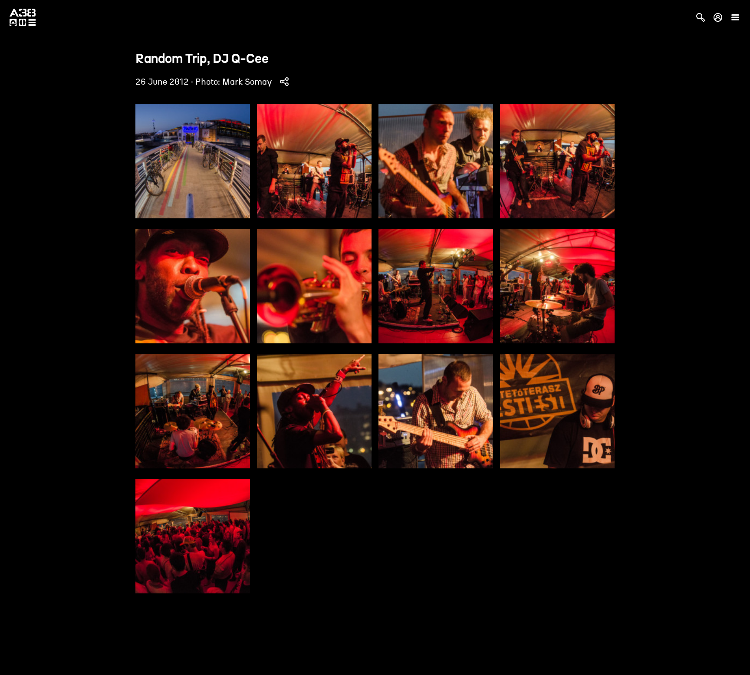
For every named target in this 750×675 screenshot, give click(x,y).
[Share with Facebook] (284, 81)
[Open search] (700, 17)
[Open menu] (735, 17)
